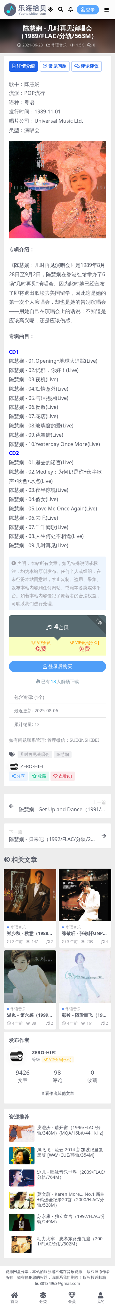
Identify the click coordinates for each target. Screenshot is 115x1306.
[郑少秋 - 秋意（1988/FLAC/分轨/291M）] (30, 895)
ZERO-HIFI (31, 766)
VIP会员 (43, 643)
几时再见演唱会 (34, 754)
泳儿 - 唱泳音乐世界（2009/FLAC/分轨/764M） (71, 1174)
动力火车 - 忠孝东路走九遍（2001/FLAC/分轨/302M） (70, 1241)
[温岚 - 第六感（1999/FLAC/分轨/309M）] (30, 976)
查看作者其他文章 (57, 1093)
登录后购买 (60, 666)
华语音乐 (59, 45)
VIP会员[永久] (87, 643)
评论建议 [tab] (90, 66)
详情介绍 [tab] (26, 66)
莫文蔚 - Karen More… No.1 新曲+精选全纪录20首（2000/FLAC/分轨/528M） (71, 1199)
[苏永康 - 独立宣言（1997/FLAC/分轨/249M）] (21, 1222)
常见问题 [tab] (57, 66)
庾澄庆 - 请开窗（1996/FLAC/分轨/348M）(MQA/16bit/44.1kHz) (70, 1130)
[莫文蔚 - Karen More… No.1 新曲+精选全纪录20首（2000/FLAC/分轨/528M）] (21, 1200)
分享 (21, 776)
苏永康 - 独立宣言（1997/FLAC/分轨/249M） (71, 1219)
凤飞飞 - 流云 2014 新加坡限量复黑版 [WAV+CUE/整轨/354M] (70, 1152)
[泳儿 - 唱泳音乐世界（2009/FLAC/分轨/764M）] (21, 1178)
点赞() (65, 776)
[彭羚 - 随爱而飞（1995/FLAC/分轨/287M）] (85, 976)
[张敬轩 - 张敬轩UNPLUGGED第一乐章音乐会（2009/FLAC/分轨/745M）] (85, 895)
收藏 (42, 776)
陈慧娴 (63, 754)
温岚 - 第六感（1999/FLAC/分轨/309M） (30, 1017)
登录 (90, 9)
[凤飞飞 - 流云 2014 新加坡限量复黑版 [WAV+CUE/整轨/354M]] (21, 1155)
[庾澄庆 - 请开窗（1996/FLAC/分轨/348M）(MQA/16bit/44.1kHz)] (21, 1133)
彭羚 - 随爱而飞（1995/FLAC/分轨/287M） (84, 1017)
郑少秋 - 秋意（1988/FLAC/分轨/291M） (30, 936)
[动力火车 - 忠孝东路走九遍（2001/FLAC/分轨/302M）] (21, 1244)
